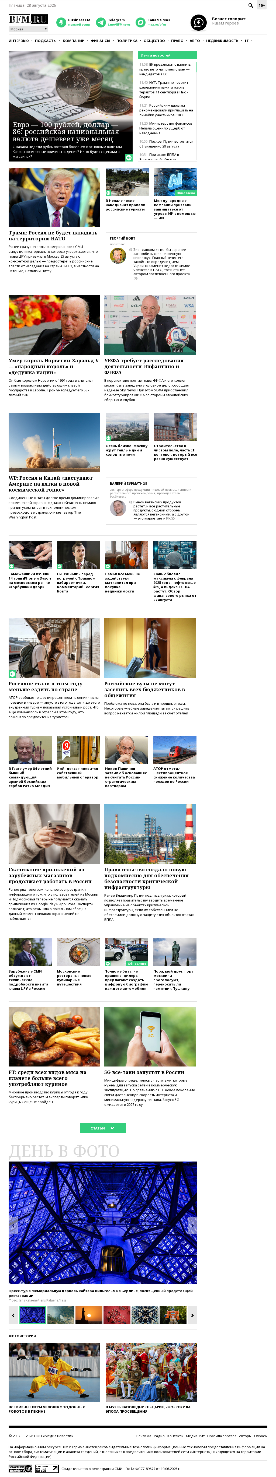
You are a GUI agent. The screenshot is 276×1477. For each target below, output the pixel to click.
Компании (74, 40)
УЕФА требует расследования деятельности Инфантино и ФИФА (144, 366)
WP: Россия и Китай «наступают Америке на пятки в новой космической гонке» (51, 484)
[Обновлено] (175, 170)
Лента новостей (156, 55)
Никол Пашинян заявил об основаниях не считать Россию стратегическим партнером (126, 777)
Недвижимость (222, 40)
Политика (126, 40)
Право (177, 40)
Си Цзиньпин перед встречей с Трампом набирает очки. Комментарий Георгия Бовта (78, 582)
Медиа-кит (195, 1435)
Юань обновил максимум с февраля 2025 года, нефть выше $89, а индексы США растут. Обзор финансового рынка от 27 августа (174, 586)
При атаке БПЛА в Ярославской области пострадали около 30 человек (165, 159)
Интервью (19, 40)
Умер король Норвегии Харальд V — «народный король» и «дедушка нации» (54, 366)
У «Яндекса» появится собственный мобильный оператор (77, 772)
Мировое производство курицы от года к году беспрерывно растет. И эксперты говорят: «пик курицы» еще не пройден (48, 1097)
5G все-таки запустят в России (144, 1072)
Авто (195, 40)
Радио (159, 1435)
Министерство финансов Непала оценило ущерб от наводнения (165, 128)
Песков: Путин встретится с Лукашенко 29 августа (166, 144)
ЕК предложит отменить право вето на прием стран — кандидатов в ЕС (165, 69)
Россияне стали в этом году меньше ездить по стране (45, 686)
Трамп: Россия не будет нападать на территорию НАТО (53, 235)
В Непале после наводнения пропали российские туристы (125, 204)
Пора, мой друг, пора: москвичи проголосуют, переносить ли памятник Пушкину (174, 980)
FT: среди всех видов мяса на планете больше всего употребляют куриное (48, 1078)
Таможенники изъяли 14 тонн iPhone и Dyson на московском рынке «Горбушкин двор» (30, 580)
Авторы (245, 1435)
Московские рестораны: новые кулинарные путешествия (74, 977)
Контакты (175, 1435)
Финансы (100, 40)
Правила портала (221, 1435)
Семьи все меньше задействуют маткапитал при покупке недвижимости (122, 582)
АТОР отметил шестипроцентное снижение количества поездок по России (174, 775)
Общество (154, 40)
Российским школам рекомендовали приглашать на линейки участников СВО (166, 110)
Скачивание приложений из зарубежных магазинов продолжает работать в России (50, 875)
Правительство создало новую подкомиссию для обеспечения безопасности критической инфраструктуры (146, 878)
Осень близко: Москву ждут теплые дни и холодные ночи (126, 450)
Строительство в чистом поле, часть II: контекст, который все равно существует (175, 452)
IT (247, 40)
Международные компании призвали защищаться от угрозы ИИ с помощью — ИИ (175, 209)
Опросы (260, 1435)
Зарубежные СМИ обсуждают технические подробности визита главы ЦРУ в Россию (28, 980)
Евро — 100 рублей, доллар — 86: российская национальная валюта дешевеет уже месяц (66, 131)
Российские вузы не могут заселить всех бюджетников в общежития (144, 689)
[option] (103, 1223)
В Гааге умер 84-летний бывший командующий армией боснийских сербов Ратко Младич (30, 777)
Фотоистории (22, 1336)
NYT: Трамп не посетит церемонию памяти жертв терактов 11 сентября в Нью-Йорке (163, 89)
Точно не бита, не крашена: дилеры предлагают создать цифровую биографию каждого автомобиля (126, 980)
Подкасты (46, 40)
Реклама (143, 1435)
